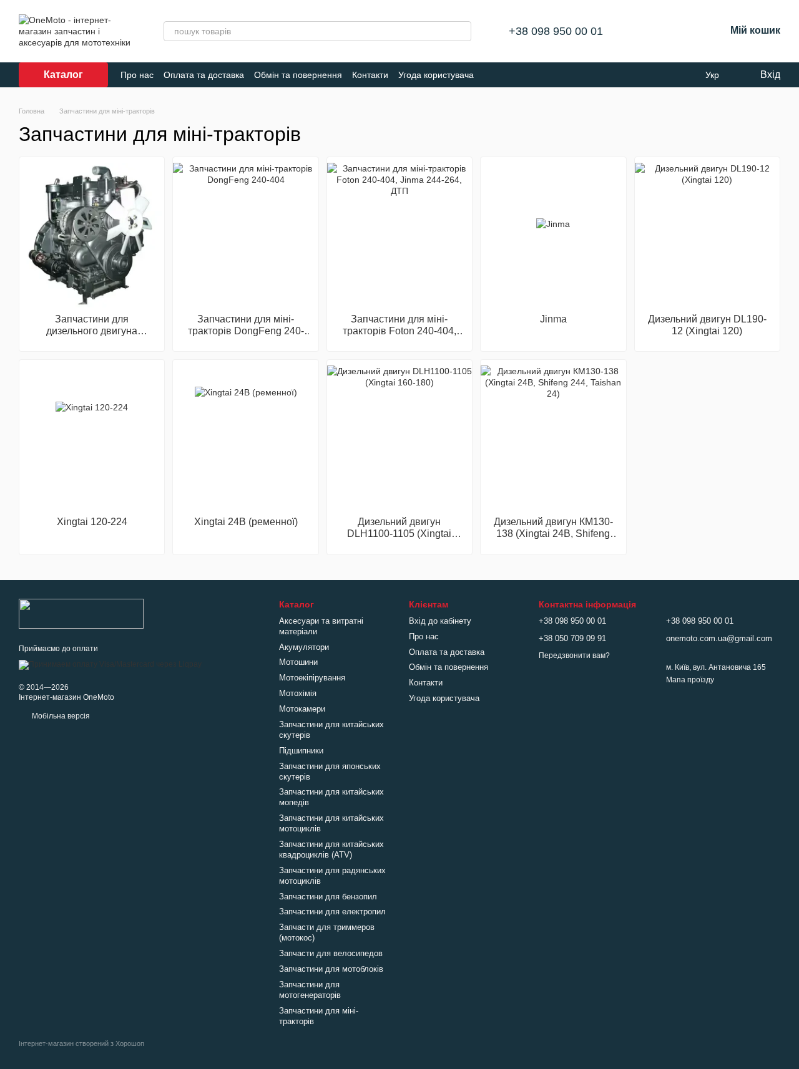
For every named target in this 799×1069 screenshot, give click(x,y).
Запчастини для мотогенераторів (310, 990)
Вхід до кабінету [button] (440, 621)
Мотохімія (297, 693)
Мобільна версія (60, 716)
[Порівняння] (650, 31)
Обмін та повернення (298, 75)
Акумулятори (304, 647)
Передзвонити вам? (574, 655)
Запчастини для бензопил (328, 896)
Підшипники (301, 750)
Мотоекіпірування (312, 677)
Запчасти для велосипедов (331, 953)
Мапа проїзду (690, 679)
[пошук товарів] (461, 31)
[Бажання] (683, 31)
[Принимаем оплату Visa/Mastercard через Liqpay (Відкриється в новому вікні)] (110, 664)
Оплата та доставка (204, 75)
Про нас (137, 75)
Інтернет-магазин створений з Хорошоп (81, 1043)
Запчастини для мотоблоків (331, 969)
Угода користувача (436, 75)
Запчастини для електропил (332, 911)
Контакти (370, 75)
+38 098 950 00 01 (556, 31)
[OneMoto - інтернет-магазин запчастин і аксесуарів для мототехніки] (81, 613)
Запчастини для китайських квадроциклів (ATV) (331, 849)
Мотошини (298, 662)
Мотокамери (302, 708)
